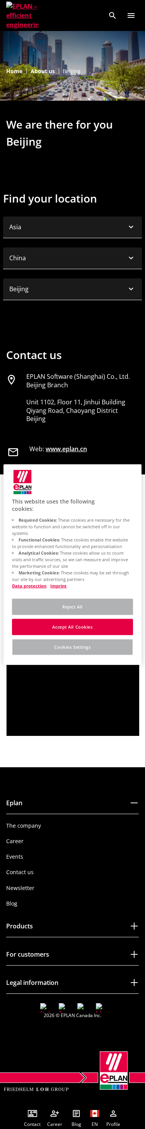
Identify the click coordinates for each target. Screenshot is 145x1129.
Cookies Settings (72, 647)
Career (15, 841)
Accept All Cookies (72, 627)
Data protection (29, 586)
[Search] (112, 15)
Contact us (20, 872)
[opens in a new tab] (44, 1007)
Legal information (32, 982)
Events (14, 856)
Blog (11, 903)
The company (23, 825)
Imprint (58, 586)
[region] (72, 564)
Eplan (14, 803)
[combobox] (72, 227)
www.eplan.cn (66, 449)
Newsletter (20, 888)
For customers (27, 954)
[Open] (131, 15)
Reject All (72, 607)
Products (19, 926)
